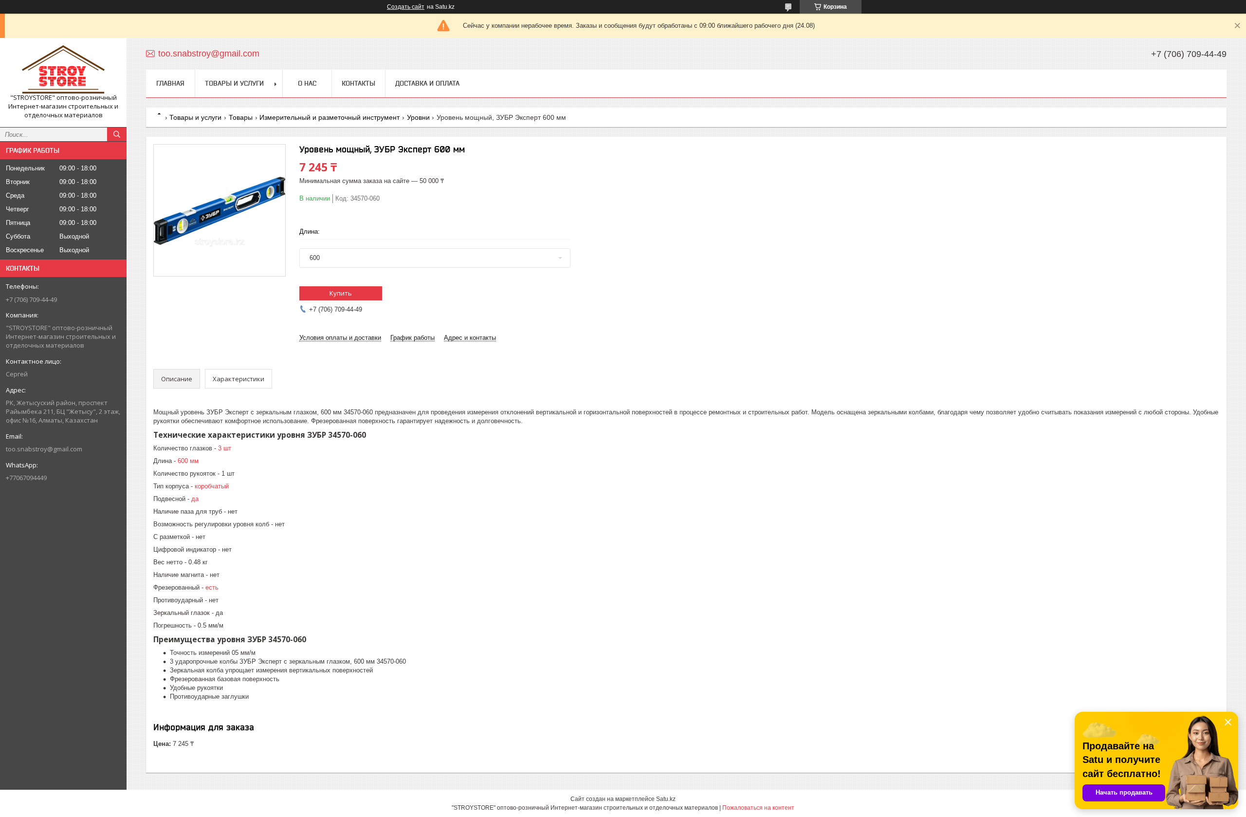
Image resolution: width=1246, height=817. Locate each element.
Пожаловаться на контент (758, 807)
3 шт (224, 448)
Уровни (418, 117)
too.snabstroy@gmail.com (44, 449)
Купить (341, 293)
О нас (307, 83)
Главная (170, 83)
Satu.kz (666, 799)
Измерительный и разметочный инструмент (329, 117)
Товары (241, 117)
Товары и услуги (234, 83)
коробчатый (212, 486)
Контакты (358, 83)
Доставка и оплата (427, 83)
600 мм (188, 460)
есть (212, 587)
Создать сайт (405, 6)
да (195, 498)
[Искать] (117, 134)
